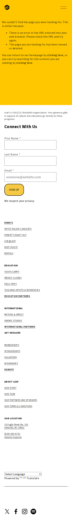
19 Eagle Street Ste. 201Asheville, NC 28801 (16, 426)
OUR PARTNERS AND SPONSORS (20, 400)
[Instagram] (24, 511)
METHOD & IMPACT (14, 314)
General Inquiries (13, 437)
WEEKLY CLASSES (13, 277)
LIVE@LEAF (10, 241)
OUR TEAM (9, 393)
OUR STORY (10, 387)
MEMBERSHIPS (11, 345)
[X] (7, 511)
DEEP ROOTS (11, 247)
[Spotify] (33, 511)
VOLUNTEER (10, 357)
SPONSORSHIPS (12, 351)
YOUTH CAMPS (11, 271)
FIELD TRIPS (10, 283)
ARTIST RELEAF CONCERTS (18, 228)
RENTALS (8, 253)
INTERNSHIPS (11, 363)
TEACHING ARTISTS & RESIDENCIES (22, 290)
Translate (33, 478)
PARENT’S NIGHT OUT (15, 234)
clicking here (55, 55)
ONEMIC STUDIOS (13, 320)
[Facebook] (16, 511)
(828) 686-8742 (12, 433)
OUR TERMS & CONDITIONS (18, 406)
